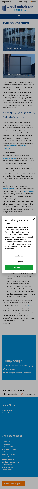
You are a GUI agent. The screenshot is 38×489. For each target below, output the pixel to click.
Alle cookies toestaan (19, 267)
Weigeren (19, 262)
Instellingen (19, 256)
